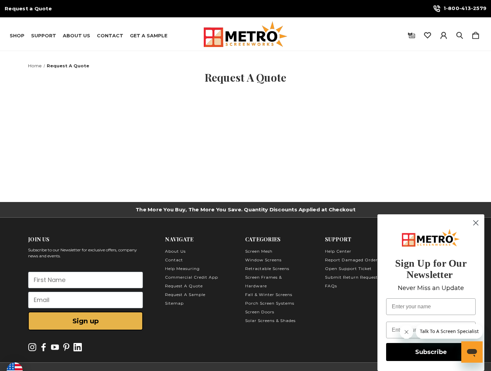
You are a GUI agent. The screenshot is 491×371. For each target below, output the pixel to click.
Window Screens (263, 259)
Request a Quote (28, 9)
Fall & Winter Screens (268, 294)
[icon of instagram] (32, 347)
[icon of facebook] (43, 347)
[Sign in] (444, 34)
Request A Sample (185, 294)
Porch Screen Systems (269, 303)
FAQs (331, 285)
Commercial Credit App (191, 277)
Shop (17, 35)
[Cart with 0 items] (476, 34)
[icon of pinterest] (66, 347)
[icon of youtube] (55, 347)
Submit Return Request (351, 277)
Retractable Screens (267, 268)
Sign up (85, 321)
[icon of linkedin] (77, 347)
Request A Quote (184, 285)
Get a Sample (148, 35)
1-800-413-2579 (465, 8)
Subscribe (431, 352)
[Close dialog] (476, 223)
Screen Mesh (259, 251)
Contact (110, 35)
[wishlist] (428, 34)
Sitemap (174, 303)
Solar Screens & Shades (270, 320)
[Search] (460, 34)
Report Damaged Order (351, 259)
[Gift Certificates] (411, 34)
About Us (76, 35)
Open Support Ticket (348, 268)
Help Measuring (182, 268)
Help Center (338, 251)
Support (43, 35)
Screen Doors (259, 311)
